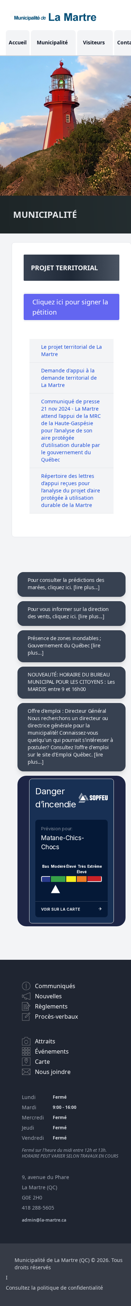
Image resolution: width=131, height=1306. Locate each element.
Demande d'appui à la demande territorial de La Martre (69, 377)
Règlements (51, 1006)
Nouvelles (48, 996)
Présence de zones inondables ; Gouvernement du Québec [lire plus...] (64, 645)
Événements (52, 1051)
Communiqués (55, 986)
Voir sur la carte (60, 909)
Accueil (18, 42)
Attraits (45, 1041)
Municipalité (52, 42)
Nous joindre (53, 1072)
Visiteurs (94, 42)
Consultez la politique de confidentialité (54, 1287)
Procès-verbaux (56, 1017)
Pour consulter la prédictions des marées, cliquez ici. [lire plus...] (66, 583)
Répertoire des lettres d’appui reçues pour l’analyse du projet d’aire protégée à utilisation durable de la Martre (70, 490)
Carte (42, 1062)
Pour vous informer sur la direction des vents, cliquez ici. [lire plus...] (68, 613)
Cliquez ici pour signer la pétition (70, 306)
